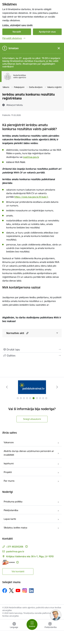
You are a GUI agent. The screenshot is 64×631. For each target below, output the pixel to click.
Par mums (9, 480)
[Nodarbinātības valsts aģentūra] (26, 80)
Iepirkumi (9, 463)
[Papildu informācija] (26, 546)
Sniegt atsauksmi (32, 419)
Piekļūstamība (11, 510)
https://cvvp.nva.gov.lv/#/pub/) (31, 196)
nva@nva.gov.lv (31, 157)
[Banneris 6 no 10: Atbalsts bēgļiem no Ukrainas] (32, 387)
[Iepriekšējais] (6, 387)
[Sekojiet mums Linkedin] (31, 590)
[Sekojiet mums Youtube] (18, 590)
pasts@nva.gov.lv (15, 551)
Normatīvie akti (15, 333)
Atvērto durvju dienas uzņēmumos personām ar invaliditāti (29, 453)
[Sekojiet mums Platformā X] (11, 590)
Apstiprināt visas (47, 31)
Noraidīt (17, 31)
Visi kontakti (18, 571)
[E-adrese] (8, 562)
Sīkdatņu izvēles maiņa (15, 527)
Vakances (9, 442)
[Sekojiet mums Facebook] (4, 590)
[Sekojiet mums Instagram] (24, 590)
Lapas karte (10, 518)
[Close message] (59, 48)
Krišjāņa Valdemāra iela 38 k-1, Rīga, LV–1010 (30, 556)
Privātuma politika (13, 501)
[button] (26, 333)
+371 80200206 (14, 546)
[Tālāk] (57, 387)
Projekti (8, 472)
